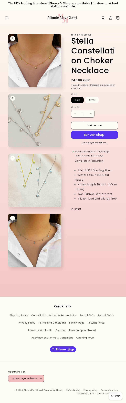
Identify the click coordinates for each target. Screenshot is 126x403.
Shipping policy (86, 393)
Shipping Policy (19, 315)
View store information (89, 161)
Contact (61, 330)
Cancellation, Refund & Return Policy (54, 315)
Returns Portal (96, 322)
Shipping (94, 85)
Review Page (77, 322)
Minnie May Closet (33, 390)
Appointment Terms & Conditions (52, 337)
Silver (92, 100)
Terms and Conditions (52, 322)
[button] (6, 18)
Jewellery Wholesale (40, 330)
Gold (77, 100)
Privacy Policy (27, 322)
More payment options (95, 142)
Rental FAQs (87, 315)
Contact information (107, 393)
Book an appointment (82, 330)
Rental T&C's (106, 315)
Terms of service (109, 390)
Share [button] (78, 209)
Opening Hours (85, 337)
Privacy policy (91, 390)
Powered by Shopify (53, 390)
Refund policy (73, 390)
